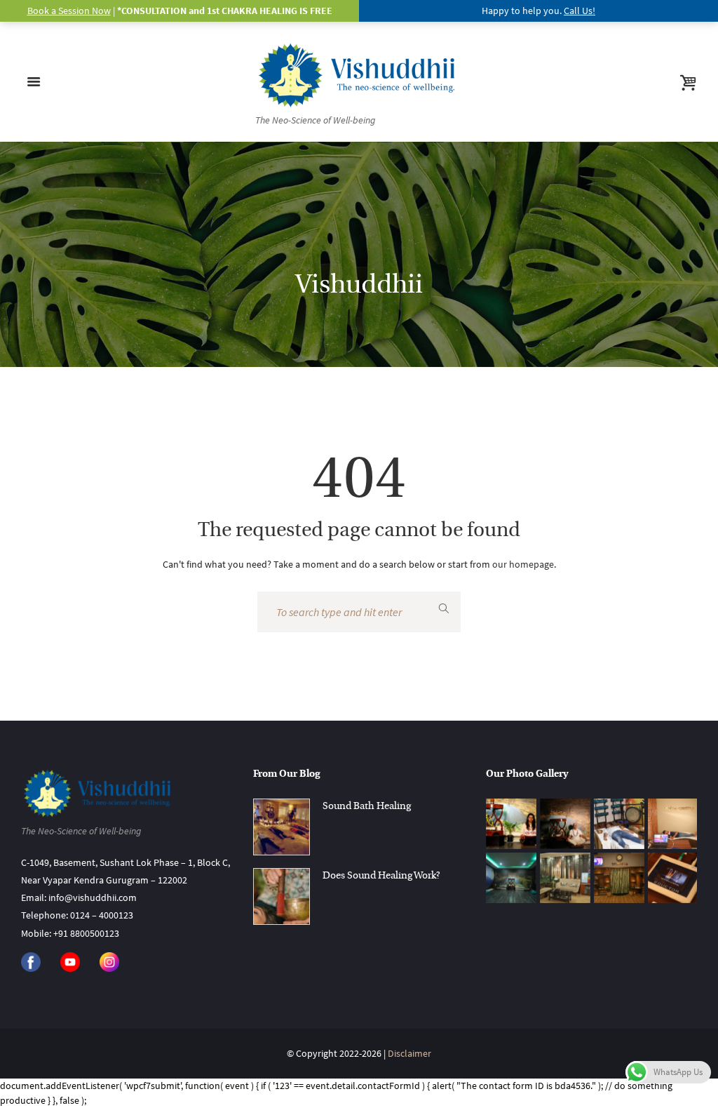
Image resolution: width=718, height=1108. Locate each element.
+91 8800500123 (86, 933)
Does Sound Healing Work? (381, 876)
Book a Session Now (69, 10)
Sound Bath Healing (367, 806)
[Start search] (444, 608)
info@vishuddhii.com (92, 897)
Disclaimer (409, 1053)
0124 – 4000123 (101, 915)
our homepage (523, 564)
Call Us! (579, 10)
